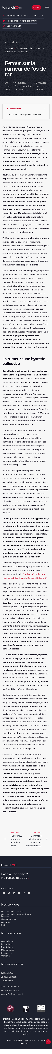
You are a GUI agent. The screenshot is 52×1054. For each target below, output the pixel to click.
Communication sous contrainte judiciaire (16, 915)
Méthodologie (7, 950)
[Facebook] (3, 893)
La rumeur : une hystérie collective (25, 114)
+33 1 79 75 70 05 (10, 987)
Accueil (9, 48)
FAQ (3, 925)
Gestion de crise (8, 919)
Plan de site (30, 1040)
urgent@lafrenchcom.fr (12, 994)
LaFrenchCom (7, 941)
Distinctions (6, 944)
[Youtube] (18, 893)
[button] (46, 7)
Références (6, 953)
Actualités (21, 48)
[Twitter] (8, 893)
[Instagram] (24, 893)
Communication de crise (12, 911)
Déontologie (7, 947)
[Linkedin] (13, 893)
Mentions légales (14, 1040)
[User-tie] (29, 893)
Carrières (5, 956)
